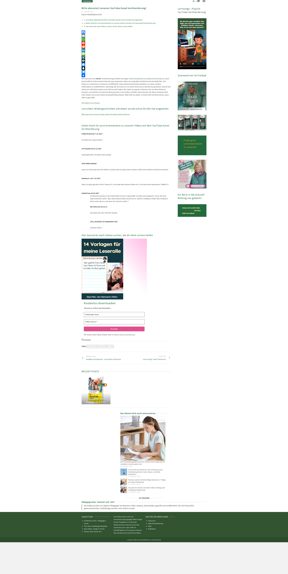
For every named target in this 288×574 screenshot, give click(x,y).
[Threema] (126, 61)
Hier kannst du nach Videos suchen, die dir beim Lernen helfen (109, 26)
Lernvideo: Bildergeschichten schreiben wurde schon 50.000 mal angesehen (114, 20)
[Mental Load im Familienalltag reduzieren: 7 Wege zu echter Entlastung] (123, 482)
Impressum (152, 521)
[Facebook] (126, 32)
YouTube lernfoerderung (192, 12)
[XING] (126, 57)
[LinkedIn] (126, 50)
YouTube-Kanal (188, 210)
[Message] (126, 54)
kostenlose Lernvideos (143, 78)
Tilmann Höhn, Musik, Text (92, 532)
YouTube (110, 346)
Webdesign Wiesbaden (99, 526)
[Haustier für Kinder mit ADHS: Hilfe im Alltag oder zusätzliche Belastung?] (123, 490)
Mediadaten (152, 529)
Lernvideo (101, 346)
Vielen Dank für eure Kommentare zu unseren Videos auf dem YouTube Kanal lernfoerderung (120, 23)
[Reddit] (126, 46)
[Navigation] (203, 1)
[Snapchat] (126, 68)
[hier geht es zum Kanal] (91, 103)
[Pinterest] (126, 43)
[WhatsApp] (126, 39)
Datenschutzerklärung (127, 335)
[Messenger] (126, 64)
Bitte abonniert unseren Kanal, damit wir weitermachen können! (106, 114)
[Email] (126, 36)
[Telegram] (126, 72)
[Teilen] (126, 75)
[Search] (194, 1)
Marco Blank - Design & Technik (94, 529)
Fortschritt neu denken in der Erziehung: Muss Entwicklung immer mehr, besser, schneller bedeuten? (145, 472)
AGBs (149, 526)
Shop (187, 150)
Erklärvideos (91, 346)
